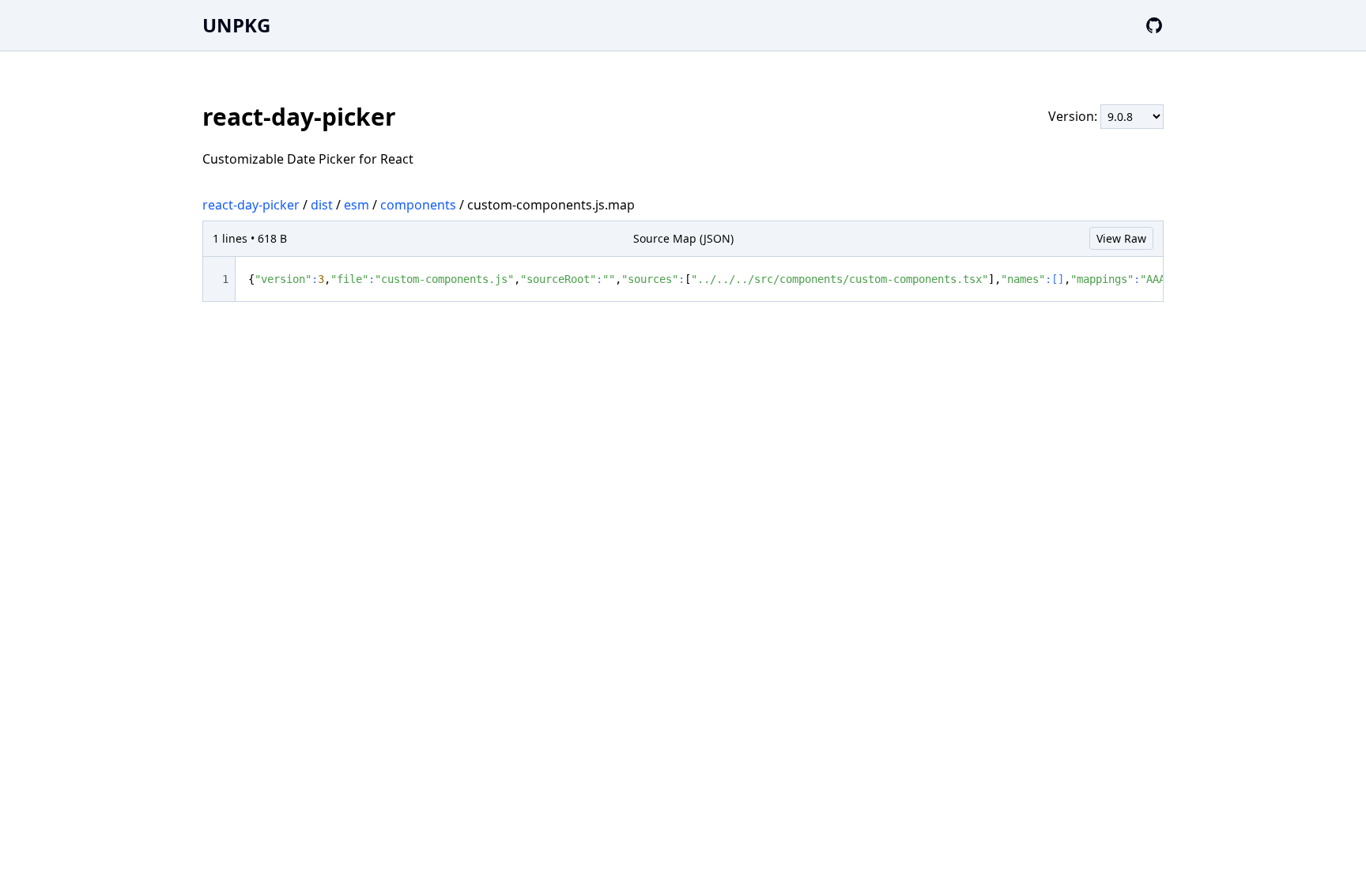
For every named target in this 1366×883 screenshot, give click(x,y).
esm (356, 204)
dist (322, 204)
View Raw (1121, 238)
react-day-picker (251, 204)
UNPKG (236, 25)
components (418, 204)
